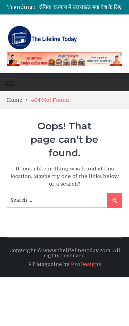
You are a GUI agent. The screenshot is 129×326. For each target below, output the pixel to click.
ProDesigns (86, 264)
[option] (84, 7)
